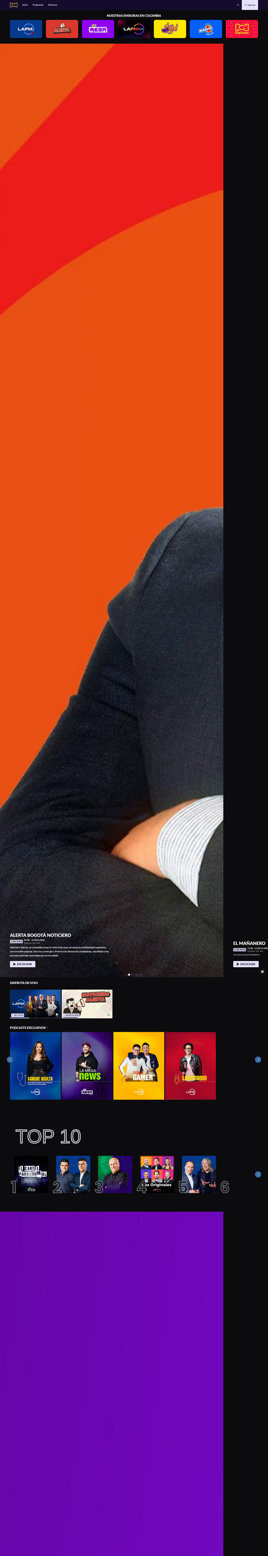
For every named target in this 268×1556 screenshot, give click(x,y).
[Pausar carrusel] (262, 971)
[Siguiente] (258, 1174)
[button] (238, 5)
